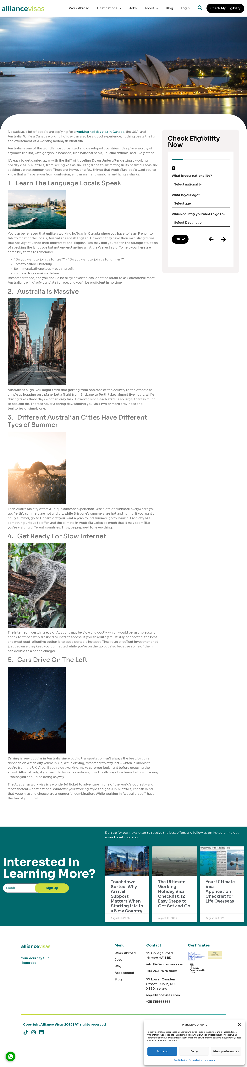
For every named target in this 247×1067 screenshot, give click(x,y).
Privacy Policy (195, 1060)
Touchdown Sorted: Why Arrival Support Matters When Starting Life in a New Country (127, 896)
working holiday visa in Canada (100, 132)
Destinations (107, 8)
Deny (194, 1051)
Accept (162, 1051)
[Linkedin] (41, 1032)
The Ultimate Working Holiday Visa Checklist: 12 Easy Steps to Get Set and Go (174, 894)
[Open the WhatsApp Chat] (10, 1056)
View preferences (226, 1051)
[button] (239, 1025)
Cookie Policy (180, 1060)
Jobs (133, 8)
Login (185, 8)
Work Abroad (79, 8)
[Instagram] (33, 1032)
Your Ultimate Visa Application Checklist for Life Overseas (220, 891)
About (149, 8)
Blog (169, 8)
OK (177, 239)
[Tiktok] (25, 1032)
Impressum (209, 1060)
